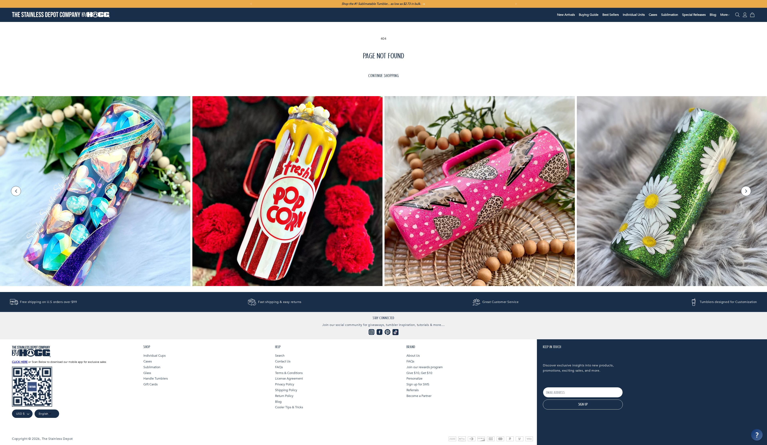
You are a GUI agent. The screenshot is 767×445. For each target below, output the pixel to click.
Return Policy (284, 396)
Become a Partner (418, 396)
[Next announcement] (516, 4)
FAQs (279, 367)
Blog (278, 401)
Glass (147, 373)
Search (280, 355)
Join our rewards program (424, 367)
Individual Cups (154, 355)
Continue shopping (383, 76)
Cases (147, 361)
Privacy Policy (284, 384)
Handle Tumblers (155, 378)
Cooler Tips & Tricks (289, 407)
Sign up (583, 404)
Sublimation (151, 367)
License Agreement (289, 378)
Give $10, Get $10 (419, 373)
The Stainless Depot (57, 439)
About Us (413, 355)
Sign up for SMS (417, 384)
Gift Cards (150, 384)
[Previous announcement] (251, 4)
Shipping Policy (286, 390)
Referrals (412, 390)
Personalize (414, 378)
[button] (724, 15)
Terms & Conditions (289, 373)
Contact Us (282, 361)
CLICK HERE (20, 362)
